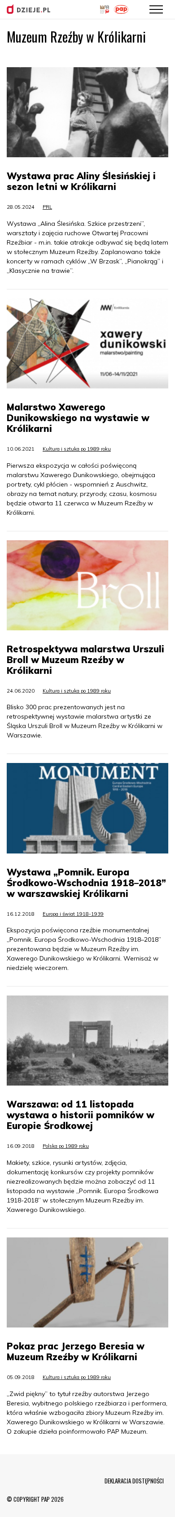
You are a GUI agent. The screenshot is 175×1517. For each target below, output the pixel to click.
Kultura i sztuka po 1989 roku (77, 449)
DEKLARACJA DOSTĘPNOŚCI (134, 1480)
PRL (47, 207)
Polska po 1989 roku (66, 1146)
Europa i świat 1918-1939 (73, 914)
